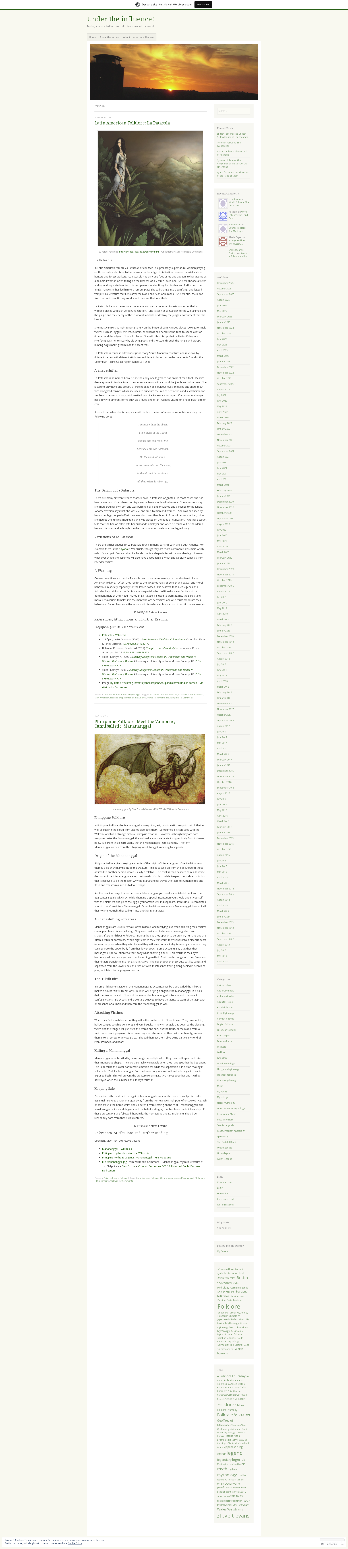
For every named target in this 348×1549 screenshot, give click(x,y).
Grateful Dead (240, 1429)
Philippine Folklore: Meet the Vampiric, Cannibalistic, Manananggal (134, 724)
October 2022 (224, 378)
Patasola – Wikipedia (114, 635)
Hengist (220, 1435)
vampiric (174, 697)
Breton (241, 1383)
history (232, 1439)
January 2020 (223, 563)
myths (241, 1475)
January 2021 (223, 496)
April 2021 (222, 479)
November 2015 (225, 843)
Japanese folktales (226, 1074)
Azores (233, 1383)
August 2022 (223, 389)
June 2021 (222, 468)
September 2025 (225, 294)
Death (220, 1399)
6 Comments (187, 697)
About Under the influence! (138, 37)
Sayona (123, 549)
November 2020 (225, 507)
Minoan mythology (226, 1080)
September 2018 (225, 653)
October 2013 (224, 933)
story (242, 1491)
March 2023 (223, 355)
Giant (243, 1425)
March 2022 (223, 417)
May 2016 (222, 810)
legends (114, 697)
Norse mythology (226, 1102)
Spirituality (222, 1136)
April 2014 (222, 905)
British (220, 1387)
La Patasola (183, 694)
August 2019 (223, 591)
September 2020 (225, 518)
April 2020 (222, 546)
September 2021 (225, 451)
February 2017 (224, 759)
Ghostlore (222, 1057)
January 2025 (223, 322)
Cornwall (241, 1394)
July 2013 (221, 950)
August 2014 (223, 899)
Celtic (243, 1387)
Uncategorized (224, 1147)
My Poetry (222, 1091)
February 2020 (224, 557)
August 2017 (223, 726)
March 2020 (223, 552)
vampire (152, 697)
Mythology (222, 1097)
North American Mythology (231, 1108)
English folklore (225, 1024)
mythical (232, 1469)
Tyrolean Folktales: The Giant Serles (229, 144)
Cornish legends (225, 1018)
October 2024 (224, 333)
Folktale (225, 1415)
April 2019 (222, 613)
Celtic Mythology (225, 1013)
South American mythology (126, 694)
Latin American (101, 697)
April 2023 (222, 350)
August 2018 (223, 658)
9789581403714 (138, 643)
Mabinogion (222, 1464)
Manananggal (187, 1178)
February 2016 (224, 826)
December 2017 (225, 703)
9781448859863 (139, 652)
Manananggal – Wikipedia (117, 1148)
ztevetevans (235, 199)
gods (230, 1429)
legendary (224, 1459)
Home (92, 37)
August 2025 (223, 299)
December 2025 (225, 283)
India (238, 1443)
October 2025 (224, 288)
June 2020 (222, 535)
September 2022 (225, 383)
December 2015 (225, 838)
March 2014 (223, 911)
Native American (226, 1479)
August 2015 (223, 855)
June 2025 (222, 305)
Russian (242, 1487)
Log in (220, 1187)
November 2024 (225, 327)
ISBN (125, 643)
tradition (223, 1501)
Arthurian (229, 1380)
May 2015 (222, 871)
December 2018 (225, 636)
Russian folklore (225, 1119)
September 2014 (225, 894)
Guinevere (240, 1432)
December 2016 (225, 770)
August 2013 (223, 944)
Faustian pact (224, 1035)
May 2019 (222, 608)
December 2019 (225, 569)
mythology (227, 1474)
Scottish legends (225, 1125)
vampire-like (163, 697)
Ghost (237, 1425)
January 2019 (223, 630)
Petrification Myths (226, 1114)
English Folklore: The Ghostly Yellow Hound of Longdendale (232, 135)
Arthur (220, 1380)
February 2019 (224, 625)
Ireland (245, 1443)
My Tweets (222, 1251)
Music (220, 1086)
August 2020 (223, 524)
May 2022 (222, 406)
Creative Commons (149, 1166)
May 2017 (222, 742)
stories (235, 1491)
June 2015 (222, 866)
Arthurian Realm (225, 996)
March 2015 (223, 883)
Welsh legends (224, 1158)
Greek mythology (226, 1432)
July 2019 (221, 597)
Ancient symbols (225, 990)
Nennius (240, 1479)
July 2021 (221, 462)
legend (235, 1452)
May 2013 (222, 955)
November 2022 (225, 372)
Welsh (232, 1509)
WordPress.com (225, 1204)
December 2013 (225, 922)
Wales (222, 1509)
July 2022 (221, 395)
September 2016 (225, 787)
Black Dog (154, 694)
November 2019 (225, 574)
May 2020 (222, 541)
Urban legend (224, 1153)
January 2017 (223, 765)
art (247, 1376)
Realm (236, 1487)
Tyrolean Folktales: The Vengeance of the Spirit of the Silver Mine (232, 163)
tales (239, 1496)
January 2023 (223, 361)
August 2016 (223, 793)
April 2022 (222, 412)
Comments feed (225, 1199)
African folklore (225, 985)
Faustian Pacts (224, 1041)
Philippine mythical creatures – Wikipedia (125, 1153)
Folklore (108, 694)
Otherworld (232, 1483)
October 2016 (224, 782)
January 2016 (223, 832)
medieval (233, 1464)
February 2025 (224, 316)
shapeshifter (125, 697)
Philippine (200, 1178)
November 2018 (225, 641)
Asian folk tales (111, 1178)
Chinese (237, 1391)
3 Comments (127, 1180)
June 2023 (222, 339)
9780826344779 (111, 665)
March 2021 (223, 484)
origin (220, 1483)
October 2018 (224, 647)
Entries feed (223, 1193)
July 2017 (221, 731)
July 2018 (221, 664)
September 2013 (225, 939)
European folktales (226, 1029)
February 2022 (224, 423)
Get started (203, 4)
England (227, 1398)
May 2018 (222, 675)
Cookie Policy (75, 1543)
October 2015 (224, 849)
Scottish (221, 1491)
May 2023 (222, 344)
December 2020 (225, 501)
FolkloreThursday (227, 1410)
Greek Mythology (226, 1063)
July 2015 (221, 860)
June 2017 (222, 737)
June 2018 (222, 669)
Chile (230, 1391)
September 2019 (225, 585)
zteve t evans (233, 1515)
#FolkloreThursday (231, 1376)
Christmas (222, 1394)
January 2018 (223, 698)
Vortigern (244, 1504)
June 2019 (222, 602)
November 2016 (225, 776)
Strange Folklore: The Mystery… (237, 229)
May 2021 (222, 473)
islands (221, 1447)
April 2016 (222, 815)
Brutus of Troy (232, 1387)
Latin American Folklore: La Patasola (132, 123)
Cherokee (222, 1390)
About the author (109, 37)
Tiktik (97, 1180)
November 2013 (225, 927)
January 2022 (223, 428)
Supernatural (223, 1496)
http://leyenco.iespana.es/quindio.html (139, 251)
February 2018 (224, 692)
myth (222, 1469)
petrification (224, 1487)
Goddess (222, 1429)
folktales (173, 694)
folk (242, 1399)
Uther (235, 1505)
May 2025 (222, 311)
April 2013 (222, 961)
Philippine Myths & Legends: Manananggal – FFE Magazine (136, 1157)
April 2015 (222, 877)
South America (139, 697)
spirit (228, 1491)
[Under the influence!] (174, 72)
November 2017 (225, 709)
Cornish (231, 1394)
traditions (236, 1501)
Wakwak (114, 1180)
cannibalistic (143, 1178)
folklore (239, 1405)
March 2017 (223, 754)
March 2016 (223, 821)
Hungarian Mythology (228, 1069)
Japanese (230, 1447)
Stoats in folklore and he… (238, 255)
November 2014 (225, 888)
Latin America (197, 694)
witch (240, 1509)
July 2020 (221, 529)
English (236, 1399)
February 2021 (224, 490)
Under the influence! (120, 19)
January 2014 (223, 916)
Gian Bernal (128, 1166)
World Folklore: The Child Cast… (239, 204)
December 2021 (225, 434)
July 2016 (221, 798)
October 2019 (224, 580)
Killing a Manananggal (170, 1178)
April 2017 (222, 748)
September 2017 (225, 720)
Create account (225, 1182)
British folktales (225, 1007)
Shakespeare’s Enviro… (236, 251)
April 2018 (222, 681)
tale (232, 1496)
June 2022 (222, 400)
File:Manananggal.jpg (114, 1162)
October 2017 (224, 714)
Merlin (241, 1464)
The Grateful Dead (226, 1142)
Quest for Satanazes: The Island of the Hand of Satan (233, 174)
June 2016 (222, 804)
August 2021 (223, 456)
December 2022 (225, 367)
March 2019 (223, 619)
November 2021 (225, 440)
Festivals (221, 1046)
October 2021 (224, 445)
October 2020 (224, 512)
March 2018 (223, 686)
